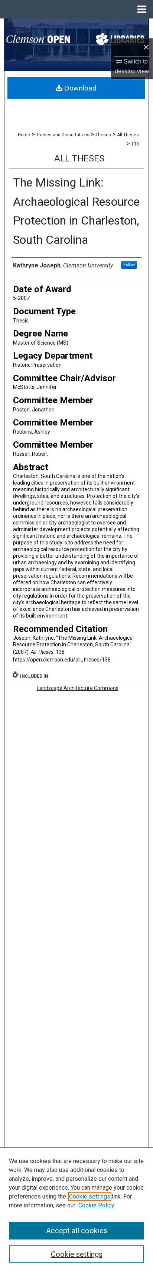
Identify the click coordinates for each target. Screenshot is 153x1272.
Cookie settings (89, 1196)
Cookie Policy (96, 1205)
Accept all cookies (76, 1230)
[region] (76, 1209)
